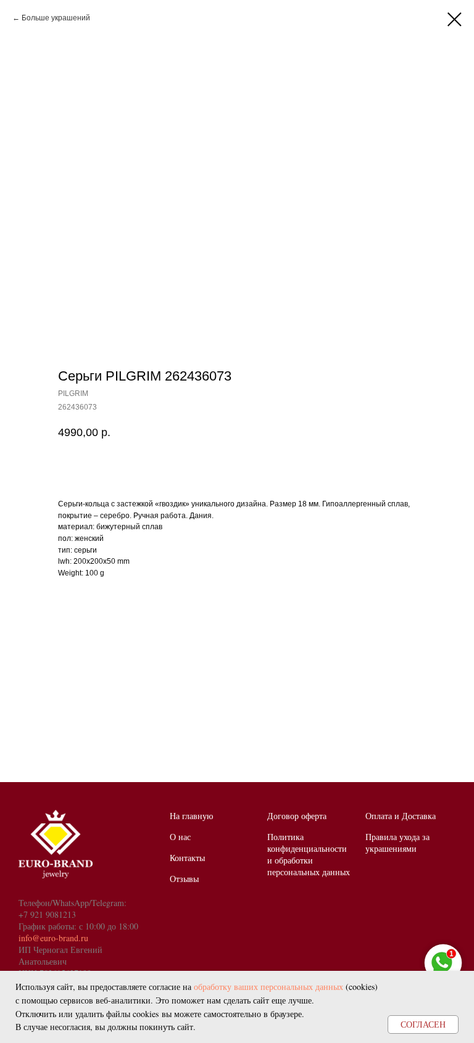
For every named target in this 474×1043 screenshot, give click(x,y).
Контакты (187, 858)
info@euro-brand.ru (53, 938)
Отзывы (184, 878)
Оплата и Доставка (400, 816)
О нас (180, 837)
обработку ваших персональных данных (268, 986)
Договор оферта (296, 816)
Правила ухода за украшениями (397, 842)
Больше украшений (56, 18)
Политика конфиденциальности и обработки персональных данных (308, 854)
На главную (191, 816)
